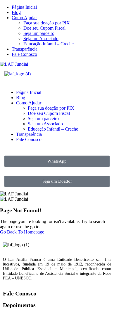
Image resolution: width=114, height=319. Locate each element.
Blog (16, 12)
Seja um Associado (40, 38)
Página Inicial (24, 7)
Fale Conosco (24, 54)
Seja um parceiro (38, 33)
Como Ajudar (24, 17)
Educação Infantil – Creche (48, 43)
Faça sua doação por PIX (46, 22)
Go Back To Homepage (22, 231)
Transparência (24, 49)
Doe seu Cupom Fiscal (44, 28)
